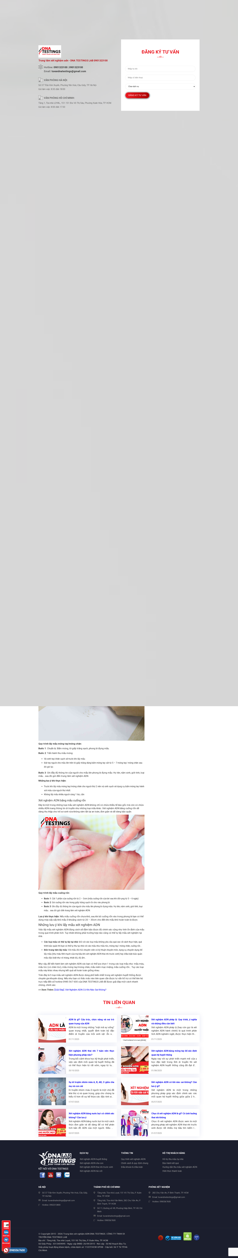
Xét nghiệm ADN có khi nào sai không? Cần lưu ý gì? (174, 1084)
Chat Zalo (6, 1235)
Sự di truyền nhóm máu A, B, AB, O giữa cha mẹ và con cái (91, 1084)
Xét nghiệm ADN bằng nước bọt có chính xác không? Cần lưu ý (91, 1115)
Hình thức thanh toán (172, 1171)
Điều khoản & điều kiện (132, 1167)
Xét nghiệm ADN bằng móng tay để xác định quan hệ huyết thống (174, 1053)
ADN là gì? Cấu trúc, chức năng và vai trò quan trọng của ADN (91, 1021)
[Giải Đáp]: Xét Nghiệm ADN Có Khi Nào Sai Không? (80, 989)
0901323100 (60, 67)
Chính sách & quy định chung (134, 1163)
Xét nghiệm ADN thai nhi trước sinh (96, 1167)
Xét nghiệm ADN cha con (91, 1163)
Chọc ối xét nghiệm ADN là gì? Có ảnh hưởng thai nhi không (174, 1115)
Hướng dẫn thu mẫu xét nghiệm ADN (179, 1167)
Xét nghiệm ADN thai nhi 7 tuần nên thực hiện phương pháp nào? (91, 1053)
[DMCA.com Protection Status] (187, 1239)
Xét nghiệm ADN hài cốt (91, 1171)
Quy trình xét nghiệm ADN (133, 1159)
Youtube (6, 1228)
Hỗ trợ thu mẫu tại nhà (172, 1159)
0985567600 (110, 1220)
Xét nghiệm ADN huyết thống (93, 1159)
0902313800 (54, 1205)
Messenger (6, 1243)
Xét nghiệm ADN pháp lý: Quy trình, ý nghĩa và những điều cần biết (174, 1021)
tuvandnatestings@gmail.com (61, 1200)
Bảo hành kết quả (170, 1163)
